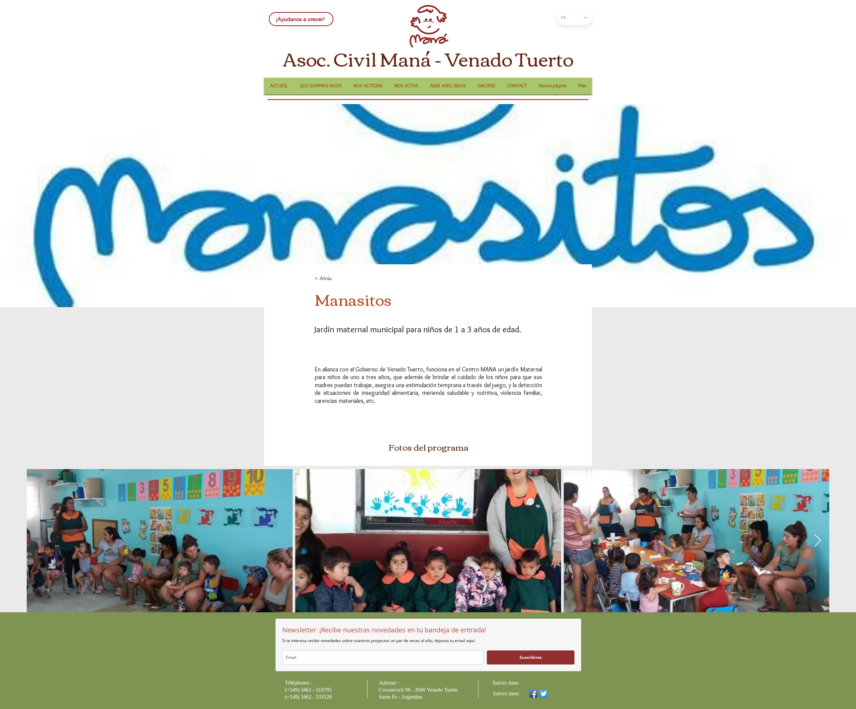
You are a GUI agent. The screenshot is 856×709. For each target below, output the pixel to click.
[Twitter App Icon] (543, 694)
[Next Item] (818, 540)
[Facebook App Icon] (533, 694)
